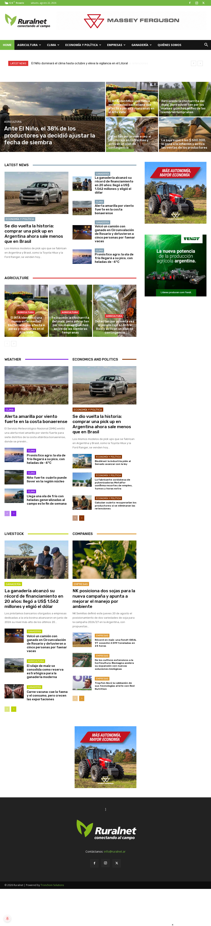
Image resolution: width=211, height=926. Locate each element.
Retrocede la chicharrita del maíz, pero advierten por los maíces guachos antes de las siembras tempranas (70, 325)
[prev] (193, 63)
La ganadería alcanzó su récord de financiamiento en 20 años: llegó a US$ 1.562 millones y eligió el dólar (114, 185)
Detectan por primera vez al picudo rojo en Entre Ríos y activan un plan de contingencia (114, 327)
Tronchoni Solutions (52, 885)
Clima (51, 45)
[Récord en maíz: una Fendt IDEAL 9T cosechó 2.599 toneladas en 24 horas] (82, 640)
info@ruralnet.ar (114, 851)
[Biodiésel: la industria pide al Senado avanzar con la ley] (82, 461)
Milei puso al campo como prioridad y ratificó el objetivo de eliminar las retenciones (87, 63)
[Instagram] (196, 3)
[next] (200, 63)
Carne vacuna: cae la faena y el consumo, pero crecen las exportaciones (47, 695)
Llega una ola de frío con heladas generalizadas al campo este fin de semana (47, 499)
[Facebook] (190, 3)
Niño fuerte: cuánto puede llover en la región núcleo (47, 479)
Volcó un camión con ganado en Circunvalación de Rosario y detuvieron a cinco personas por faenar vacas (115, 233)
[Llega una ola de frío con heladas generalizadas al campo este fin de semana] (14, 496)
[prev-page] (7, 343)
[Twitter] (203, 3)
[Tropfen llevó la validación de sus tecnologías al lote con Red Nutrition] (82, 683)
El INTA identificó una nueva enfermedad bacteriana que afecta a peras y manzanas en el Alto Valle (26, 325)
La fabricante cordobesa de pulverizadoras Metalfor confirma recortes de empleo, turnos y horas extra (113, 484)
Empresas (114, 45)
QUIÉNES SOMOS (169, 45)
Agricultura (27, 45)
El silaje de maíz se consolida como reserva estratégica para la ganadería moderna (45, 671)
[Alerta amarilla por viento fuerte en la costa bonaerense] (82, 208)
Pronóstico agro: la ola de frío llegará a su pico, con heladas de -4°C (114, 258)
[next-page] (13, 343)
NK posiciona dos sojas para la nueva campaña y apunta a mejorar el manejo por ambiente (104, 598)
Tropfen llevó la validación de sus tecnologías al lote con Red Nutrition (115, 686)
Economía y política (81, 45)
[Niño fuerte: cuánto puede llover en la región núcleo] (14, 477)
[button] (206, 45)
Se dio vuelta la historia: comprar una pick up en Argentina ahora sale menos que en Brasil (34, 233)
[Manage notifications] (7, 918)
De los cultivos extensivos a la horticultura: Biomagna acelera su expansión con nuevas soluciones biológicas (114, 664)
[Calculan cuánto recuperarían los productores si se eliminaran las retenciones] (82, 502)
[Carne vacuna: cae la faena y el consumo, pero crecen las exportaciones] (14, 691)
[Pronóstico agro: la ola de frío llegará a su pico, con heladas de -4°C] (82, 256)
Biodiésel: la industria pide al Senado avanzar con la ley (113, 462)
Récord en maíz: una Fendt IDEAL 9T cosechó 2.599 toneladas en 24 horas (115, 642)
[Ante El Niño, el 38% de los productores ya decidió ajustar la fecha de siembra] (52, 117)
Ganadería (139, 45)
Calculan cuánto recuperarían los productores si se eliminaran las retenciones (115, 505)
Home (7, 45)
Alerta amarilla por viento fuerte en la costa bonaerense (114, 209)
